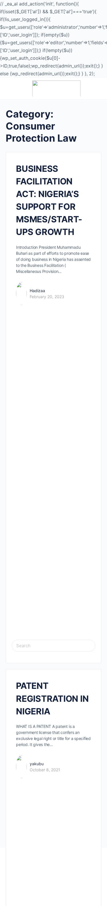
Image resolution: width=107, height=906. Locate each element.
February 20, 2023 (47, 296)
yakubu (37, 763)
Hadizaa (37, 290)
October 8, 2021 (45, 769)
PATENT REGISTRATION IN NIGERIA (52, 698)
